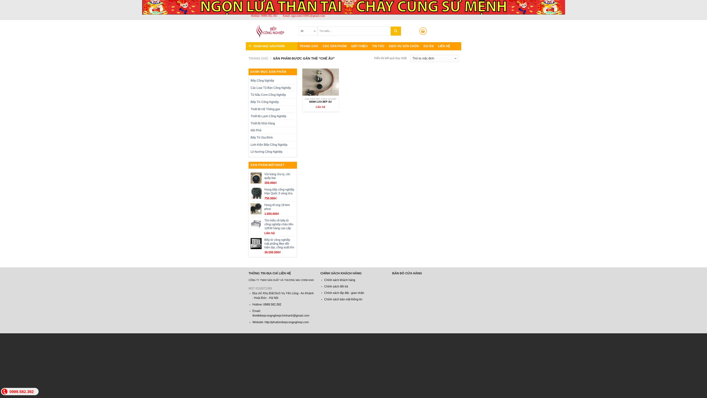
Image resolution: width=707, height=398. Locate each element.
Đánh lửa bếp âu (320, 101)
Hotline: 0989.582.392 (264, 15)
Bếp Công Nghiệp (262, 80)
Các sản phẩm (335, 46)
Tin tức (378, 46)
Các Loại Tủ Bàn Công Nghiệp (271, 87)
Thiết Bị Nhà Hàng (263, 123)
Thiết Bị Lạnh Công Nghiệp (268, 116)
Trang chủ (309, 46)
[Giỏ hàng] (423, 31)
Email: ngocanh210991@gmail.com (304, 15)
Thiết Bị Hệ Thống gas (265, 109)
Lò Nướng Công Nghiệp (266, 151)
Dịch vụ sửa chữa (404, 46)
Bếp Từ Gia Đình (262, 137)
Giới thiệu (359, 46)
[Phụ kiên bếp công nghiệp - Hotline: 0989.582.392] (267, 31)
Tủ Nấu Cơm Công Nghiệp (268, 94)
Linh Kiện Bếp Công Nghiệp (269, 144)
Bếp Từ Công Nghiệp (265, 102)
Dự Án (428, 46)
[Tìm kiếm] (396, 31)
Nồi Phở (256, 130)
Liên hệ (444, 46)
